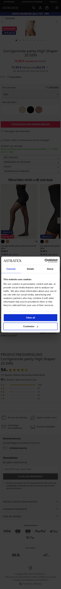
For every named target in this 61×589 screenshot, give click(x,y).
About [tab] (50, 269)
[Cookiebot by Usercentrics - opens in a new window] (45, 261)
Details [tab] (30, 269)
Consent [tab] (11, 269)
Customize (28, 326)
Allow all (30, 317)
